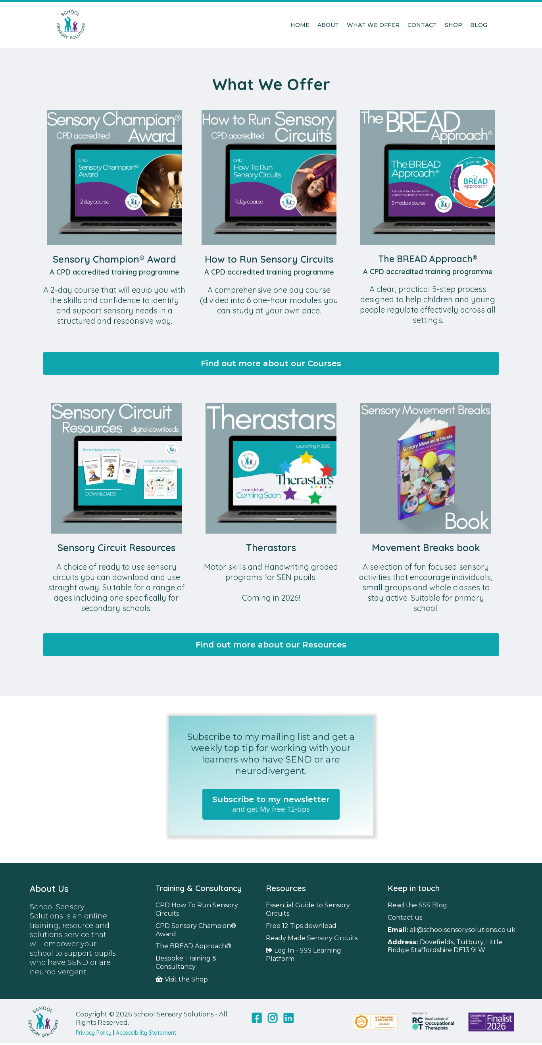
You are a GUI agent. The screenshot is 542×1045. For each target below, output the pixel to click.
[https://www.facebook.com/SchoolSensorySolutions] (255, 1022)
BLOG (478, 25)
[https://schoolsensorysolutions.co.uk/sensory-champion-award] (114, 177)
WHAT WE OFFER (373, 25)
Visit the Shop (186, 979)
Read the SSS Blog (417, 905)
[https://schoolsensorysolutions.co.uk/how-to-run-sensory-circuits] (269, 177)
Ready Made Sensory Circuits (311, 938)
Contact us (405, 917)
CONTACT (422, 25)
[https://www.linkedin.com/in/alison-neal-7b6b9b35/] (288, 1022)
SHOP (453, 25)
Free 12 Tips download (301, 926)
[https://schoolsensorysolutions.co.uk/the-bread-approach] (427, 177)
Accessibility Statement (146, 1032)
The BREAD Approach (191, 946)
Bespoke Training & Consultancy (186, 962)
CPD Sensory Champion (193, 926)
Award (166, 934)
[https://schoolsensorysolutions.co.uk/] (70, 25)
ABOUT (328, 25)
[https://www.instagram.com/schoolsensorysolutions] (272, 1022)
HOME (299, 25)
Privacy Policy (93, 1032)
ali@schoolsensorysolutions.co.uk (462, 930)
